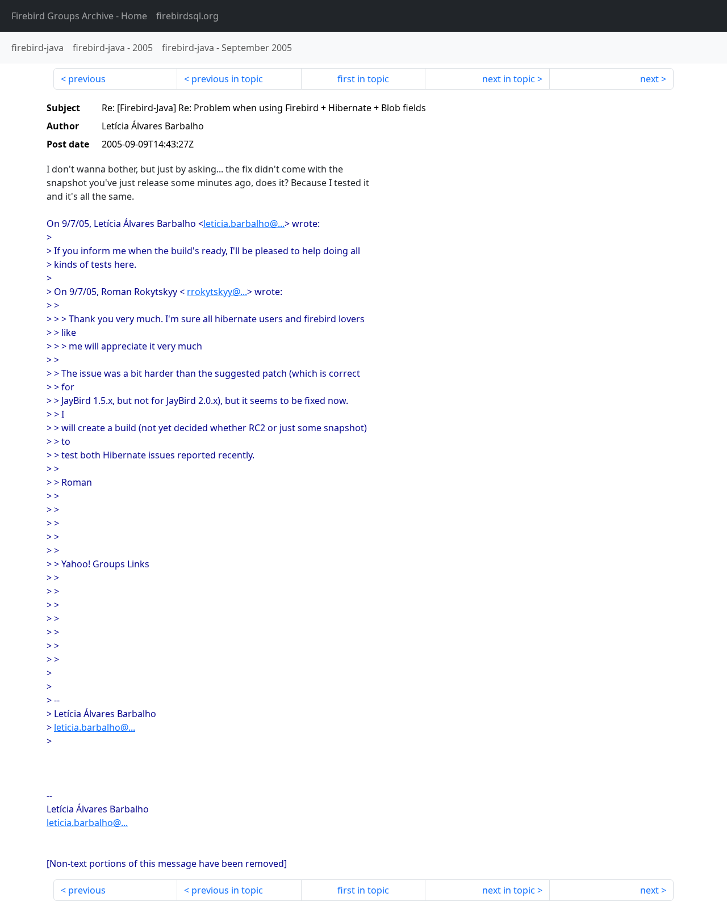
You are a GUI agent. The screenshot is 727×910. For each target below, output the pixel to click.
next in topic (508, 79)
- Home (79, 16)
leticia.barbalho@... (244, 223)
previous (87, 79)
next (649, 79)
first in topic (363, 79)
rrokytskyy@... (217, 291)
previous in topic (227, 79)
